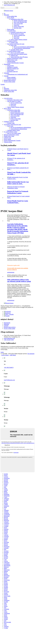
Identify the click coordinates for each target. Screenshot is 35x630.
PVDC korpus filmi (19, 26)
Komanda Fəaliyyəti (12, 71)
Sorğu (2, 352)
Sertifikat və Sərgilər (12, 67)
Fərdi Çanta (13, 45)
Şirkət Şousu (10, 70)
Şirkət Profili (10, 65)
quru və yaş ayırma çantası (17, 52)
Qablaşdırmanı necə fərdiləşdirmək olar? (17, 74)
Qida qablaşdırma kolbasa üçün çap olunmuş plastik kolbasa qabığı (19, 280)
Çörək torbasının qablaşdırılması (22, 48)
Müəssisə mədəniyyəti (12, 68)
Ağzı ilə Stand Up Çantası (17, 33)
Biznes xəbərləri (11, 77)
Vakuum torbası (11, 61)
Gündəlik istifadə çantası (16, 49)
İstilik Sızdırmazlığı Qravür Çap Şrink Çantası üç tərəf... (18, 182)
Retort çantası (10, 29)
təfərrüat (12, 272)
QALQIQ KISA (11, 30)
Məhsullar (6, 14)
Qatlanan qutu (14, 55)
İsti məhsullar (31, 353)
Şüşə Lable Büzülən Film (20, 22)
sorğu (8, 272)
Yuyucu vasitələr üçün (19, 35)
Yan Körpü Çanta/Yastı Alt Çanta (15, 44)
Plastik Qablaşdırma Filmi (20, 20)
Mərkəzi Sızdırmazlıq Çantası (14, 58)
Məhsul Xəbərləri (11, 78)
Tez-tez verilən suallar (9, 81)
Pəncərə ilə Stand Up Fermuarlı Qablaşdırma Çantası (17, 192)
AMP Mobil (13, 355)
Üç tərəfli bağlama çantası (13, 51)
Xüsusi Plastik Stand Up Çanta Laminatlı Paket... (17, 201)
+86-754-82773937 (9, 339)
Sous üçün (16, 38)
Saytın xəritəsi (5, 355)
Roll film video (17, 28)
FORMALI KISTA (12, 41)
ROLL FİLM (10, 17)
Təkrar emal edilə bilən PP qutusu (19, 57)
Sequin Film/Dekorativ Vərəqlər (15, 62)
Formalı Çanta (14, 42)
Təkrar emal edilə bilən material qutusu (17, 54)
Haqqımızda (7, 64)
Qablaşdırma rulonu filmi (16, 19)
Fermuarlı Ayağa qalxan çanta (18, 32)
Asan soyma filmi (18, 23)
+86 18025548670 (8, 367)
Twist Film (16, 25)
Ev (4, 13)
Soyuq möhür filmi (12, 16)
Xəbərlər (6, 76)
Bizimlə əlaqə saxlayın (9, 80)
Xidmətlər (6, 73)
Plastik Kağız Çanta (12, 60)
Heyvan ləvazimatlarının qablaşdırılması (24, 46)
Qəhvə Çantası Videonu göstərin (18, 39)
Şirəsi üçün (16, 36)
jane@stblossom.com (9, 5)
